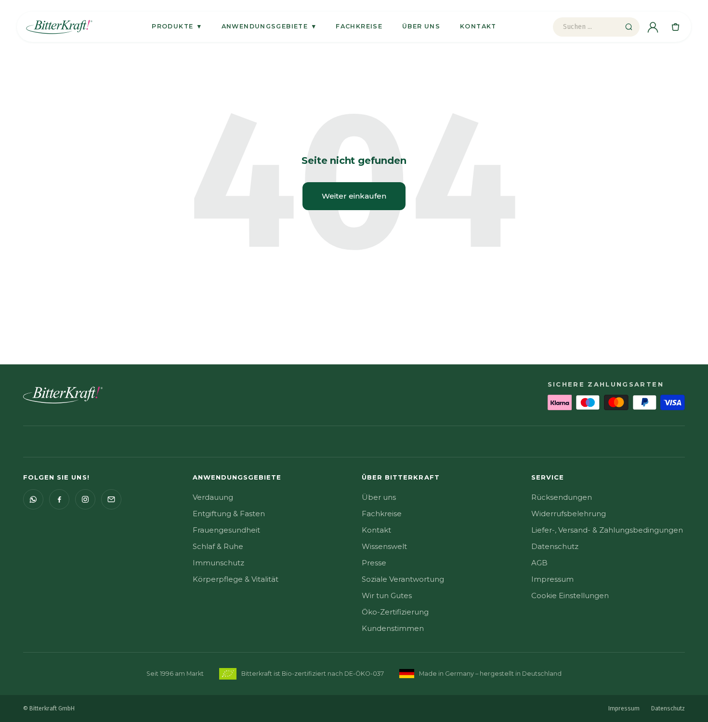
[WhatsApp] (33, 499)
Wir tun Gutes (387, 595)
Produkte (176, 26)
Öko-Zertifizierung (395, 611)
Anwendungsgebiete (269, 26)
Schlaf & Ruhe (218, 546)
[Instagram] (85, 499)
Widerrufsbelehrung (568, 513)
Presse (374, 562)
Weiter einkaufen (354, 196)
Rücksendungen (561, 497)
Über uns (421, 26)
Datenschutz (554, 546)
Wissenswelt (384, 546)
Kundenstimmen (393, 628)
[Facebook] (59, 499)
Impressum (552, 579)
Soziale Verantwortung (403, 579)
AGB (539, 562)
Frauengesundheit (226, 530)
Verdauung (213, 497)
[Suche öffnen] (628, 27)
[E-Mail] (111, 499)
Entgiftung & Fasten (229, 513)
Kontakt (478, 26)
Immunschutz (218, 562)
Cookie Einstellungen (570, 595)
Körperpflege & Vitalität (235, 579)
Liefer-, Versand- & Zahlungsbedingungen (607, 530)
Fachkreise (359, 26)
